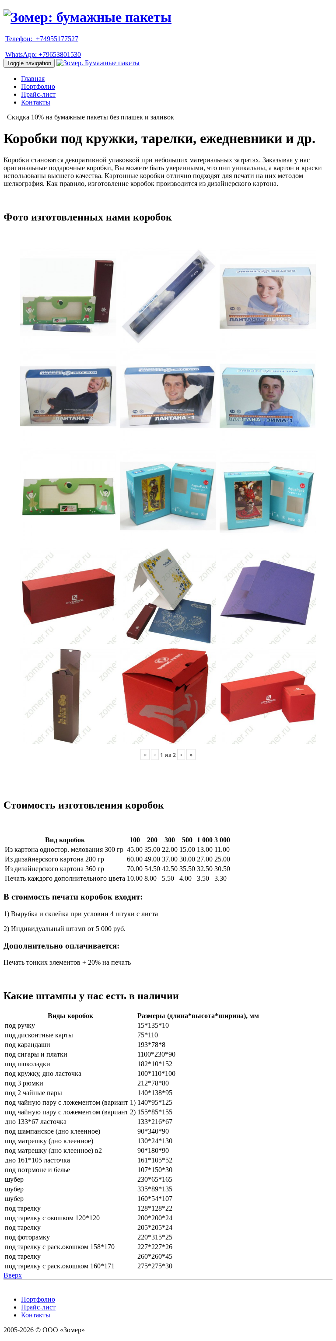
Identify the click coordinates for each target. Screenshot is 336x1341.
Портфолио (38, 86)
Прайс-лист (38, 94)
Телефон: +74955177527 (41, 38)
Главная (33, 78)
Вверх (13, 1275)
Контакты (35, 102)
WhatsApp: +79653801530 (43, 54)
